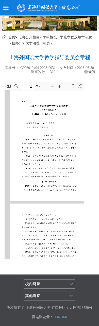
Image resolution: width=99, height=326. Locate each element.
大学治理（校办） (39, 43)
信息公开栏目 (29, 37)
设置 (91, 72)
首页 (11, 37)
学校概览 (50, 37)
